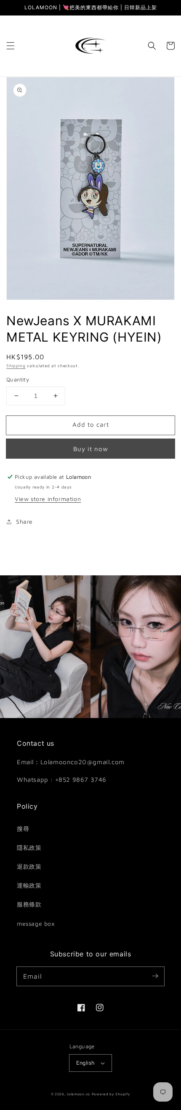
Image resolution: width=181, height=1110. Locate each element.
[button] (10, 46)
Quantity (17, 379)
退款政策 (29, 866)
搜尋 (23, 828)
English (85, 1062)
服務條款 (29, 904)
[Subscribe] (155, 976)
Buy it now (90, 448)
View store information (48, 498)
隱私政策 (29, 847)
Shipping (16, 365)
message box (36, 923)
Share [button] (24, 521)
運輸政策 (29, 885)
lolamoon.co (78, 1094)
